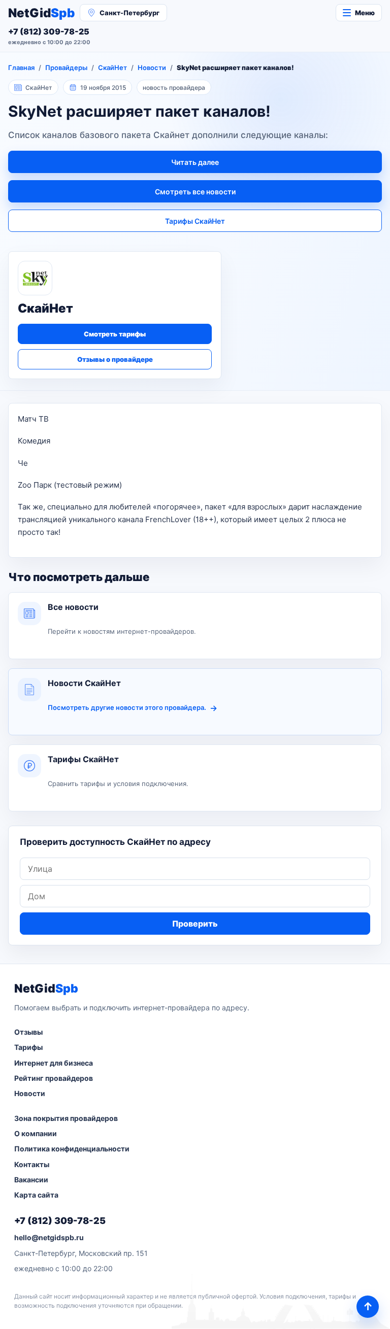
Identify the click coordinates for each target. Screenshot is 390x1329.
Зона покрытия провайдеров (66, 1118)
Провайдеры (66, 67)
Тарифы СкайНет (195, 221)
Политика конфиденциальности (71, 1148)
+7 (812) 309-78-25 (60, 1220)
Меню (365, 13)
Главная (21, 67)
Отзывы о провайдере (115, 359)
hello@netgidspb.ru (49, 1237)
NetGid (41, 13)
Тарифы (28, 1047)
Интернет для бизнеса (53, 1063)
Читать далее (195, 162)
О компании (35, 1133)
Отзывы (28, 1032)
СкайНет (112, 67)
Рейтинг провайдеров (53, 1078)
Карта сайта (36, 1194)
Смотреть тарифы (115, 334)
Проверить (195, 923)
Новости (152, 67)
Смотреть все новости (195, 191)
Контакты (31, 1164)
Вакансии (31, 1179)
